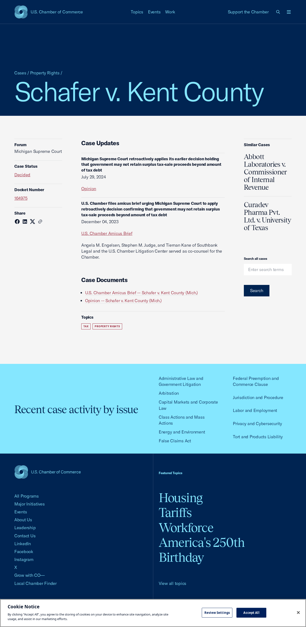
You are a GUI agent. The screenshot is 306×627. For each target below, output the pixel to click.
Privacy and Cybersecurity (257, 423)
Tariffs (175, 512)
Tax (85, 326)
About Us (23, 519)
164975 (20, 198)
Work (170, 12)
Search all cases (255, 259)
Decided (22, 175)
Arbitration (169, 393)
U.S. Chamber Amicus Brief (106, 233)
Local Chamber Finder (35, 583)
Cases (20, 73)
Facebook (23, 551)
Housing (180, 497)
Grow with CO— (29, 575)
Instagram (23, 559)
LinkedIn (22, 543)
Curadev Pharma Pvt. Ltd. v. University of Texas (267, 216)
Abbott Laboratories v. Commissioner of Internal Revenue (265, 172)
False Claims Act (175, 441)
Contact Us (24, 535)
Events (154, 12)
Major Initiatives (29, 504)
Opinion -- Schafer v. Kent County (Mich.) (123, 300)
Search (256, 290)
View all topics (172, 583)
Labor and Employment (255, 410)
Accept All (251, 612)
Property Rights (45, 73)
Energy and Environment (182, 432)
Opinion (88, 188)
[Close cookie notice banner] (298, 612)
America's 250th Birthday (202, 550)
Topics (137, 12)
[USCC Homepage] (47, 472)
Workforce (186, 527)
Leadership (25, 527)
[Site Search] (278, 12)
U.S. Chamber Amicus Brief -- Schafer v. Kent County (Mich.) (141, 292)
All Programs (26, 496)
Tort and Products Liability (258, 436)
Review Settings (217, 612)
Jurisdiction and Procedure (258, 397)
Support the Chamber (248, 12)
